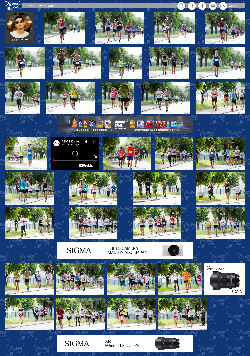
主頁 (231, 6)
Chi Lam (28, 6)
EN (242, 6)
